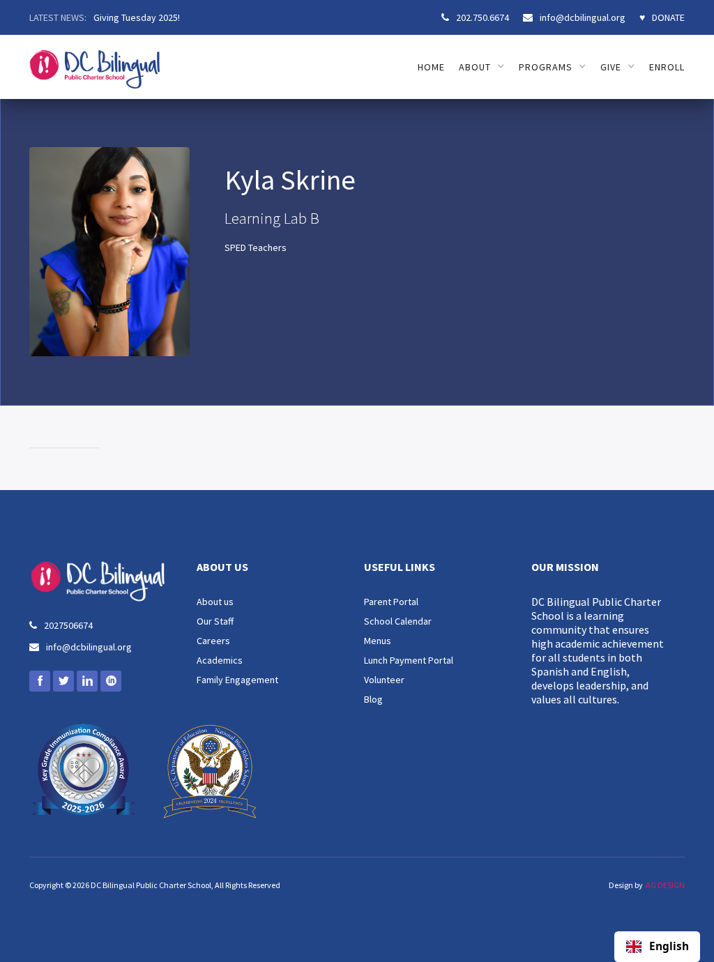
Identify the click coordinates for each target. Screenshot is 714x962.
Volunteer (384, 679)
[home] (94, 62)
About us (215, 601)
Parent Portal (391, 601)
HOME (431, 67)
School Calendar (398, 621)
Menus (377, 640)
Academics (220, 660)
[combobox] (657, 946)
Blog (373, 699)
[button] (482, 67)
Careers (213, 640)
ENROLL (667, 67)
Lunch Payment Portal (408, 660)
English (669, 947)
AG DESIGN (665, 885)
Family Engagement (237, 679)
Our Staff (215, 621)
